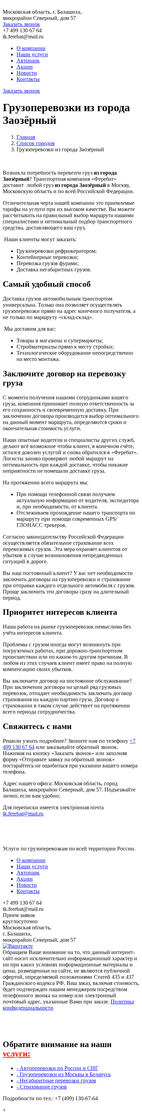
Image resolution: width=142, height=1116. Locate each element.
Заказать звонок (21, 24)
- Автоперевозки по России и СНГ (57, 1068)
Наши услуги (32, 54)
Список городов (36, 143)
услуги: (16, 1053)
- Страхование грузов (42, 1087)
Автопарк (28, 60)
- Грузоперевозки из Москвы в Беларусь (64, 1074)
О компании (31, 48)
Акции (25, 67)
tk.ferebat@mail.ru (23, 814)
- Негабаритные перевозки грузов (56, 1080)
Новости (27, 73)
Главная (26, 137)
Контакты (28, 79)
